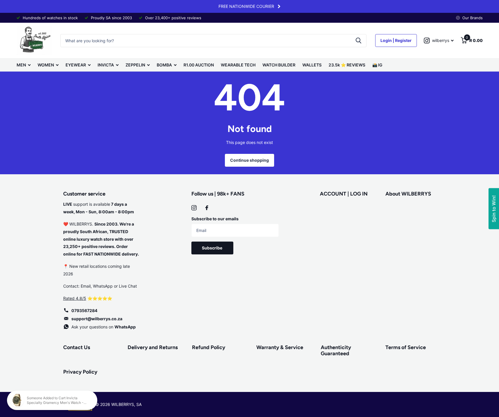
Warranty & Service (279, 347)
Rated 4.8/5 (74, 298)
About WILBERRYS (408, 194)
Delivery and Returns (153, 347)
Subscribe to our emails (215, 218)
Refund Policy (208, 347)
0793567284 (84, 310)
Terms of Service (405, 347)
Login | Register (396, 40)
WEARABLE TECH (238, 64)
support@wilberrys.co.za (96, 318)
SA (139, 404)
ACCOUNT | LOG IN (344, 194)
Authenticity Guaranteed (336, 350)
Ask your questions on (103, 326)
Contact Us (76, 347)
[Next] (279, 6)
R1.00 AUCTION (199, 64)
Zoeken (358, 40)
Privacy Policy (80, 372)
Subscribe (212, 247)
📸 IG (377, 64)
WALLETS (312, 64)
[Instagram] (194, 207)
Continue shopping (249, 160)
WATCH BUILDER (278, 64)
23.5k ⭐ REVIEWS (347, 64)
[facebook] (206, 207)
